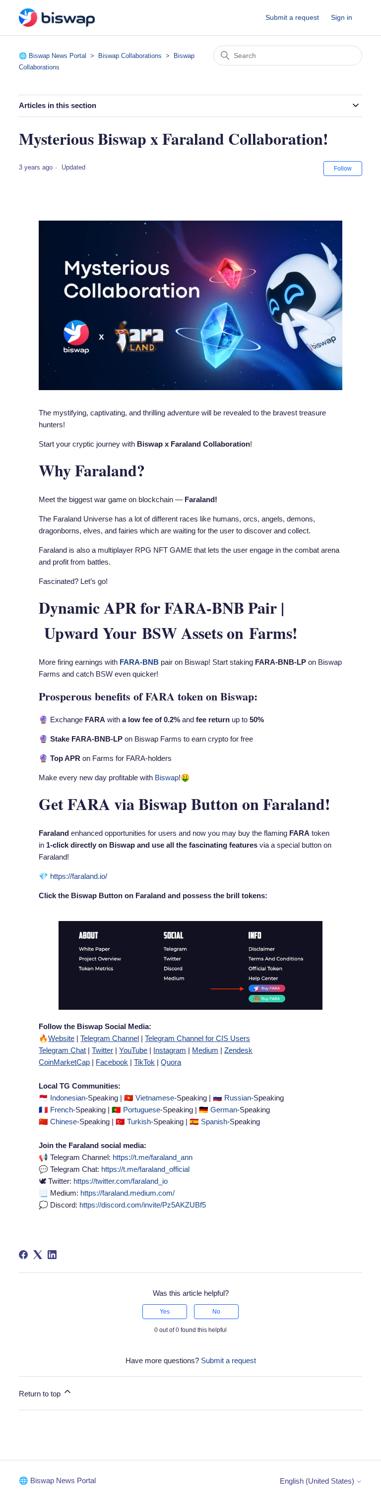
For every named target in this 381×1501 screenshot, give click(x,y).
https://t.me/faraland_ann (152, 1157)
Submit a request (292, 17)
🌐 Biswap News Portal (52, 55)
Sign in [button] (341, 17)
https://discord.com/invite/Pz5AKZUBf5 (142, 1205)
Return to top (41, 1393)
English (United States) (318, 1481)
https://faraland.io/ (78, 876)
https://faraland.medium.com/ (127, 1193)
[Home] (56, 17)
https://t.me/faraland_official (145, 1169)
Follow (343, 168)
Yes (165, 1311)
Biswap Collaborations (130, 55)
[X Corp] (37, 1254)
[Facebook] (23, 1254)
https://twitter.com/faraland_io (120, 1181)
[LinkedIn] (52, 1254)
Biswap (167, 777)
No (216, 1311)
